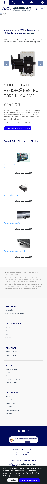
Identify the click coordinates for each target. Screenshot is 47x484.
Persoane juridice (11, 355)
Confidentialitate (22, 455)
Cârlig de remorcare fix (12, 223)
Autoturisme (10, 310)
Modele (8, 30)
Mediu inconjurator (12, 403)
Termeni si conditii (23, 453)
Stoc (7, 334)
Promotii (8, 327)
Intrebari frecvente (12, 379)
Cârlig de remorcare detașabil (14, 251)
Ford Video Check (12, 410)
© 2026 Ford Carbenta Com (23, 450)
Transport (32, 30)
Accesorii (9, 372)
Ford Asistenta (11, 413)
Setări (13, 480)
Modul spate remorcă (11, 195)
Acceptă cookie (30, 480)
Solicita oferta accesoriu (18, 128)
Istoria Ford (9, 400)
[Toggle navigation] (42, 9)
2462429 (31, 33)
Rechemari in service (13, 376)
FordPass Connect (12, 383)
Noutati (8, 397)
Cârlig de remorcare (14, 33)
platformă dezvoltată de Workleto (23, 460)
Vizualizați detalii (23, 173)
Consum (8, 407)
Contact (8, 338)
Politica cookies (23, 457)
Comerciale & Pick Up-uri (14, 313)
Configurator (10, 331)
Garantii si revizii (11, 369)
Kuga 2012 (19, 30)
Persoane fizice (11, 352)
